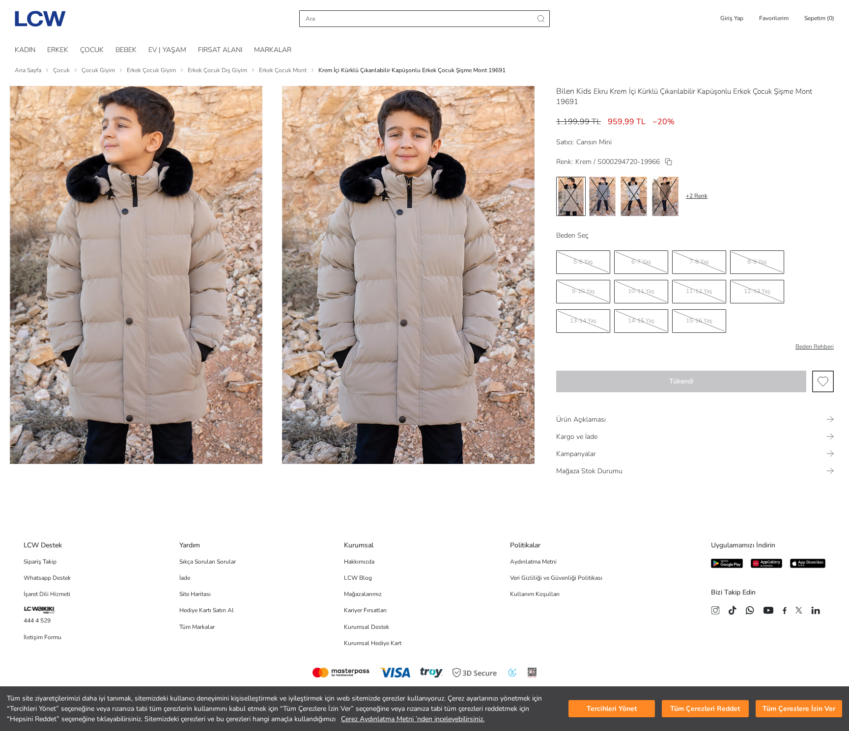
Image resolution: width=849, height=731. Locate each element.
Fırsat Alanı (220, 49)
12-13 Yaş (757, 291)
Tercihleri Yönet (612, 708)
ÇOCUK (92, 49)
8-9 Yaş (757, 262)
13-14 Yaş (583, 321)
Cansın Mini (594, 142)
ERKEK (57, 49)
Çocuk (61, 70)
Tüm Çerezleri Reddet (705, 708)
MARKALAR (272, 49)
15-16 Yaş (699, 321)
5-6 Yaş (583, 262)
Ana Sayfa (28, 70)
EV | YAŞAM (167, 49)
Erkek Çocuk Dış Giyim (217, 70)
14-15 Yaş (641, 321)
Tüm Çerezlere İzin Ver (799, 708)
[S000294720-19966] (668, 161)
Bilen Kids (574, 91)
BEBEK (126, 49)
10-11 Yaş (641, 291)
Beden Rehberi (814, 347)
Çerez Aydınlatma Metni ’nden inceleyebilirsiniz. (412, 719)
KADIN (25, 49)
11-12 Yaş (699, 291)
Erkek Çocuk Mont (283, 70)
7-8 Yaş (699, 262)
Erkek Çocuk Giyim (151, 70)
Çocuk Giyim (98, 70)
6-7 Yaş (641, 262)
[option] (571, 196)
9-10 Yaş (583, 291)
